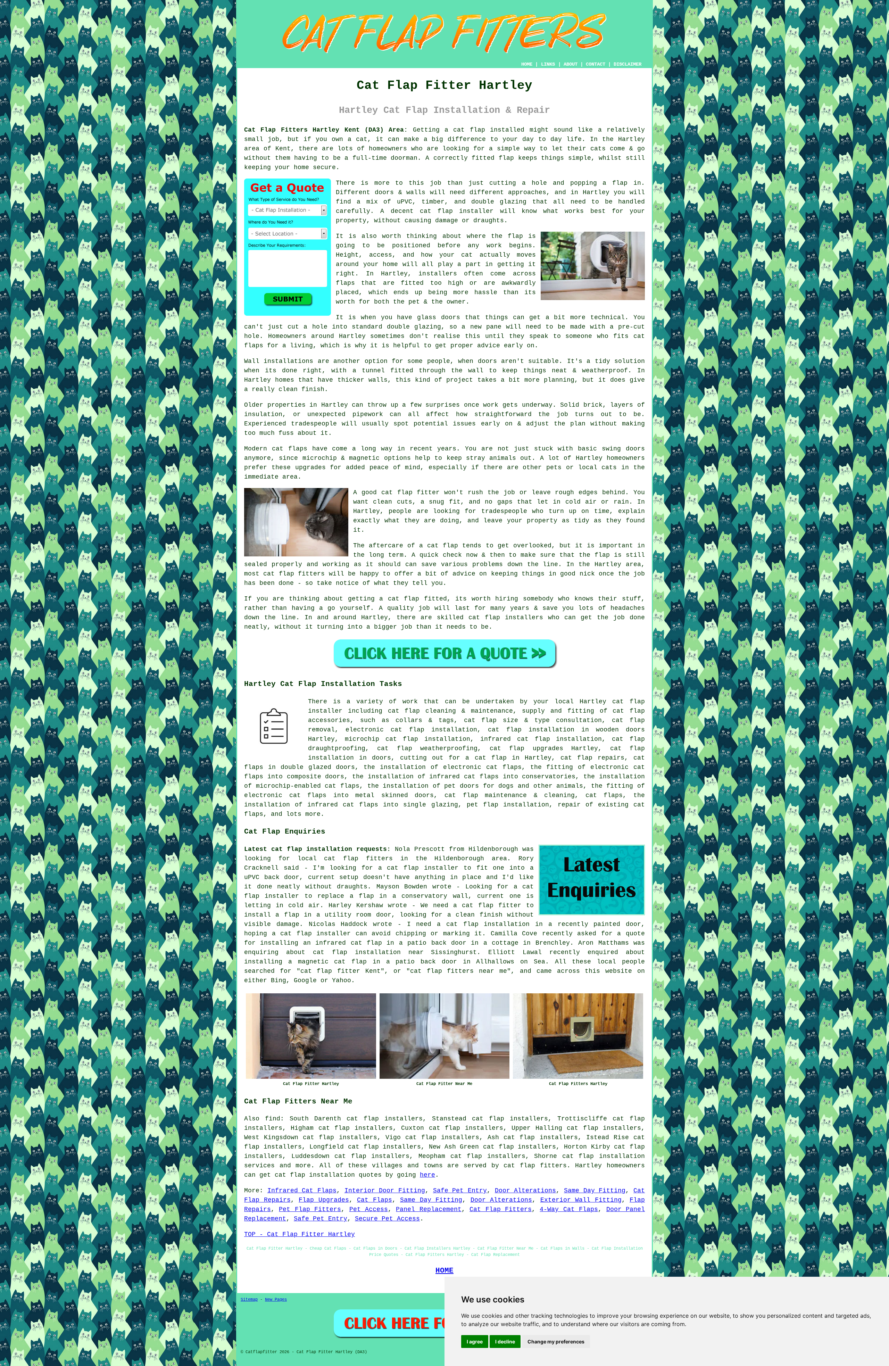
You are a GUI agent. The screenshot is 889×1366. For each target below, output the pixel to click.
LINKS (548, 64)
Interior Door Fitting (384, 1190)
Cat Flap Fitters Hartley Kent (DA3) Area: (326, 129)
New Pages (276, 1299)
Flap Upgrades (324, 1200)
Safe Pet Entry (460, 1190)
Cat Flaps (374, 1200)
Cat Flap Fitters (501, 1209)
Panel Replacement (428, 1209)
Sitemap (249, 1299)
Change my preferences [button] (555, 1341)
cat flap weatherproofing (427, 748)
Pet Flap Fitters (310, 1209)
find (272, 1118)
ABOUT (571, 64)
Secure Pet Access (387, 1218)
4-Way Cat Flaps (569, 1209)
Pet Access (368, 1209)
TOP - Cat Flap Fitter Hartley (299, 1234)
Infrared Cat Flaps (302, 1190)
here (427, 1175)
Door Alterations (525, 1190)
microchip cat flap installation (407, 739)
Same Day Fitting (594, 1190)
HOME (526, 64)
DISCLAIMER (627, 64)
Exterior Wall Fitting (581, 1200)
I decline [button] (505, 1341)
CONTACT (595, 64)
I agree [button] (475, 1341)
